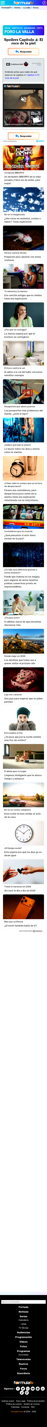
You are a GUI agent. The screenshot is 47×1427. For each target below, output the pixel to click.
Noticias (23, 1311)
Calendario (24, 1320)
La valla (26, 7)
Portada (23, 1307)
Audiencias (23, 1332)
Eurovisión (23, 1354)
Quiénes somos (7, 1401)
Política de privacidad (35, 1401)
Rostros (23, 1364)
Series (17, 7)
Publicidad (15, 1407)
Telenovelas (23, 1359)
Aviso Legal (20, 1401)
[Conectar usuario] (44, 3)
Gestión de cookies (32, 1404)
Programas (23, 1351)
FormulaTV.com (17, 1411)
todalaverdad (17, 64)
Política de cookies (14, 1404)
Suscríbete (23, 1373)
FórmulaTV (7, 7)
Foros (36, 7)
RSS (33, 1407)
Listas (23, 1323)
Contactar (25, 1407)
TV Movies (23, 1327)
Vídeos (23, 1341)
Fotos (23, 1346)
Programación (23, 1337)
